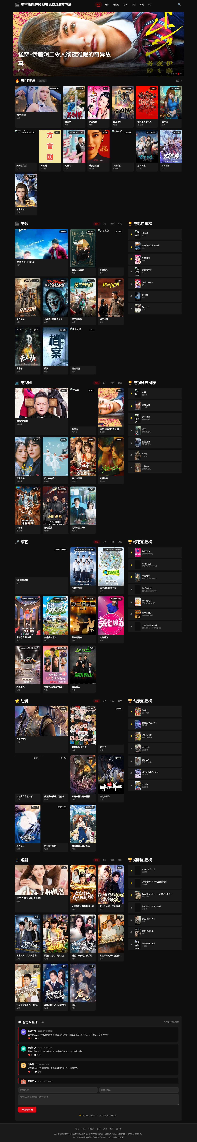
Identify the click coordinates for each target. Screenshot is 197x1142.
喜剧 (112, 224)
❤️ (30, 1038)
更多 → (179, 80)
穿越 (112, 860)
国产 (104, 383)
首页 (98, 4)
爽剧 (120, 860)
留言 (150, 4)
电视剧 (116, 4)
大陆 (104, 542)
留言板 (119, 1129)
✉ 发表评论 (27, 1110)
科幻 (120, 224)
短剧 (142, 4)
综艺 (125, 4)
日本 (112, 701)
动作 (104, 224)
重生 (104, 860)
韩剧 (112, 383)
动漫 (133, 4)
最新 (96, 224)
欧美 (120, 383)
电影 (107, 4)
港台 (120, 542)
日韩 (112, 542)
